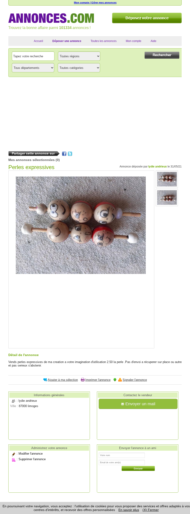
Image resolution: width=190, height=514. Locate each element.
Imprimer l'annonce (98, 380)
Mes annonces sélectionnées (31, 160)
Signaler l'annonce (135, 380)
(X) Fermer (150, 510)
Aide (153, 41)
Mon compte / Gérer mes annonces (95, 2)
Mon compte (133, 41)
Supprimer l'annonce (32, 459)
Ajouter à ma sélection (63, 380)
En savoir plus (128, 510)
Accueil (38, 41)
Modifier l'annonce (31, 453)
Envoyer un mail (139, 404)
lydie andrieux (157, 166)
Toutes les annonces (104, 41)
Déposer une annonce (66, 41)
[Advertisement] (95, 112)
